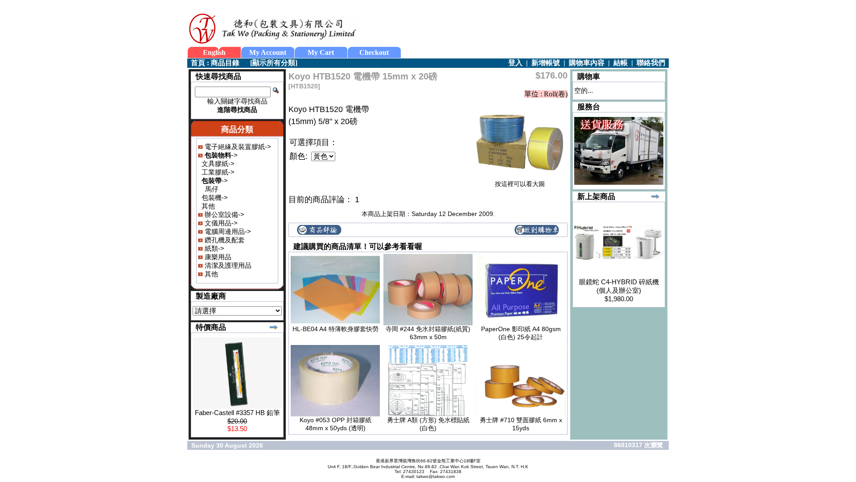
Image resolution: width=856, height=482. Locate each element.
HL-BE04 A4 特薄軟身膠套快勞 (335, 328)
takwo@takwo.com (435, 476)
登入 (515, 62)
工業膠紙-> (218, 172)
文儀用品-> (220, 223)
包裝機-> (215, 197)
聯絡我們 (651, 62)
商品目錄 (225, 62)
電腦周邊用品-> (227, 231)
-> (220, 155)
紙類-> (213, 248)
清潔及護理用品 (227, 265)
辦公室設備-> (223, 214)
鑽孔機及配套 (224, 240)
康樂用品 (217, 257)
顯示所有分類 (273, 62)
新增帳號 (545, 62)
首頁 (198, 62)
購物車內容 (587, 62)
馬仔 (211, 189)
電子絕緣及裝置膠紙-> (237, 146)
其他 (208, 206)
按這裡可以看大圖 (520, 183)
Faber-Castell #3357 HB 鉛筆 (237, 412)
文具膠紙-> (218, 163)
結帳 (620, 62)
